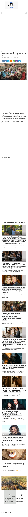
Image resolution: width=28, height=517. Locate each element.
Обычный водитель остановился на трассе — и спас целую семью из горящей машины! (14, 367)
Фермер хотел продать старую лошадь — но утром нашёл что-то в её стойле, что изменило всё (14, 390)
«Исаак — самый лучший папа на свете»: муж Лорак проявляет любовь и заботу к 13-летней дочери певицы (13, 439)
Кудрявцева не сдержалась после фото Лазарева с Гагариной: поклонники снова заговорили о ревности (13, 290)
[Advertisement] (14, 33)
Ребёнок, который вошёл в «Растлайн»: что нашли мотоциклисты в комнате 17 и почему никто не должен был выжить (12, 317)
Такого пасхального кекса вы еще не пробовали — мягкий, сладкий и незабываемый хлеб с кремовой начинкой (13, 464)
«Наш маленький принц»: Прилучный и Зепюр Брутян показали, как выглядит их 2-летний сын (12, 414)
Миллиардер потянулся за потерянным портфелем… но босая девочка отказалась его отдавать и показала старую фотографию (14, 265)
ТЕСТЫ (22, 59)
